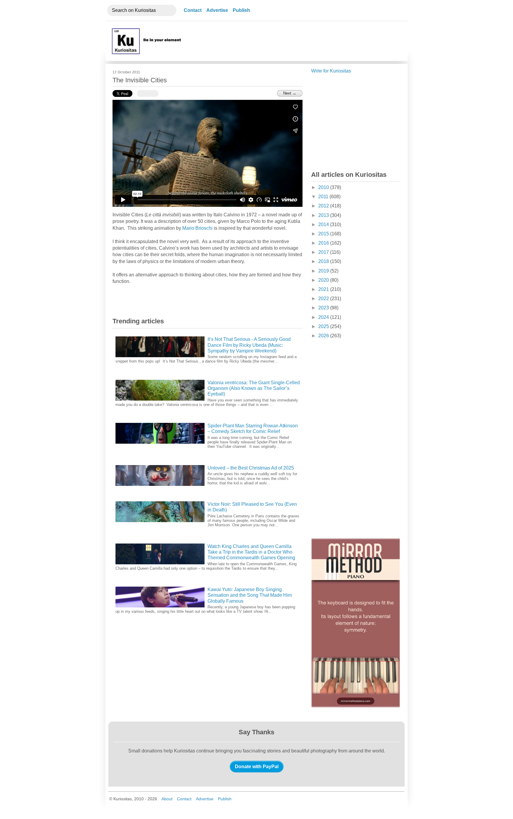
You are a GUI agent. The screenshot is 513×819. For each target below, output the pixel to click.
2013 (324, 215)
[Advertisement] (293, 41)
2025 (324, 326)
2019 (324, 270)
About (167, 798)
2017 (324, 252)
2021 (324, 289)
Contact (193, 10)
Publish (241, 10)
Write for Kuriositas (331, 70)
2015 (324, 233)
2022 (324, 298)
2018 (324, 261)
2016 (324, 242)
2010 (324, 187)
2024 (324, 317)
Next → (289, 93)
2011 (324, 196)
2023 (324, 307)
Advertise (217, 10)
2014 (324, 224)
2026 (324, 335)
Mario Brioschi (197, 228)
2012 (324, 205)
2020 (324, 280)
